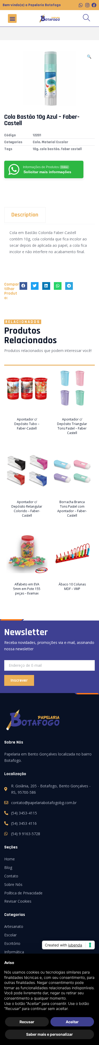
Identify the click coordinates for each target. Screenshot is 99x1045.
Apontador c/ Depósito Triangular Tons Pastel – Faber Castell (72, 426)
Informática (14, 951)
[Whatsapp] (80, 5)
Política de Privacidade (23, 892)
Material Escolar (55, 142)
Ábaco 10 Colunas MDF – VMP (72, 586)
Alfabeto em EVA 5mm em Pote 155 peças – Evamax (26, 589)
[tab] (49, 215)
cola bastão (49, 149)
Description (24, 215)
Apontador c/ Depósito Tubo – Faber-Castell (26, 424)
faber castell (71, 149)
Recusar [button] (27, 1021)
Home (9, 858)
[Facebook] (94, 5)
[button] (12, 18)
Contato (11, 875)
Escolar (10, 934)
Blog (8, 867)
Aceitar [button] (72, 1021)
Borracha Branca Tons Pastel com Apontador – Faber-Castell (72, 509)
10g (35, 149)
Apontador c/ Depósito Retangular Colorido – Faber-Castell (26, 509)
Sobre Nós (13, 884)
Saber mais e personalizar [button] (49, 1034)
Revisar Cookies (17, 901)
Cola (36, 142)
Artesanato (13, 926)
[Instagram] (87, 5)
